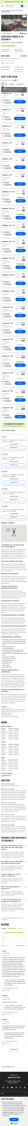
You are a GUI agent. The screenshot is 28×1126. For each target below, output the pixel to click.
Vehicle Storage (20, 84)
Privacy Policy (20, 1109)
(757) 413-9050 (14, 716)
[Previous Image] (3, 22)
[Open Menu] (2, 6)
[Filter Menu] (6, 84)
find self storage (10, 10)
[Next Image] (25, 22)
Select (20, 101)
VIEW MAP (24, 33)
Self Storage (11, 84)
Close (14, 1119)
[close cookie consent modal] (26, 1099)
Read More (14, 1049)
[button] (14, 430)
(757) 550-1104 (5, 51)
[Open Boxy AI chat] (2, 84)
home (2, 10)
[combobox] (14, 6)
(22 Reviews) (8, 33)
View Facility (14, 447)
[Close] (25, 88)
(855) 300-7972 (19, 51)
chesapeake (19, 10)
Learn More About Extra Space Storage (13, 1082)
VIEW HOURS (23, 55)
